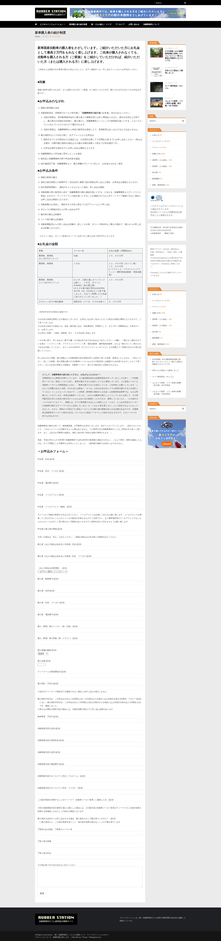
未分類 (155, 172)
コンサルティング (171, 48)
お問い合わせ (134, 24)
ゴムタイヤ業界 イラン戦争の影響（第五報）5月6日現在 (166, 392)
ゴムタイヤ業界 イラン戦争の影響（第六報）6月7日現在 (174, 103)
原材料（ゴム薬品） (160, 160)
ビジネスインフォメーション (51, 24)
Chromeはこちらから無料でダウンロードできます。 (166, 273)
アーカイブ (119, 24)
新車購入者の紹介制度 (78, 24)
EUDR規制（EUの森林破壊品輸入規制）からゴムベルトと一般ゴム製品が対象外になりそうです (174, 55)
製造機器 (155, 179)
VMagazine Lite (95, 937)
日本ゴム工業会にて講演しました (174, 71)
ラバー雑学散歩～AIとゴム (174, 87)
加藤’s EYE (156, 154)
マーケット (169, 98)
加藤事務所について (151, 24)
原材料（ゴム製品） (160, 166)
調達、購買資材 (158, 185)
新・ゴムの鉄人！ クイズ (101, 24)
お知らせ (155, 135)
